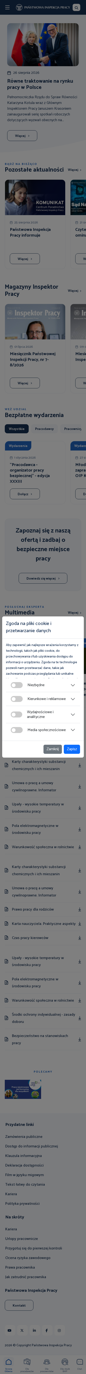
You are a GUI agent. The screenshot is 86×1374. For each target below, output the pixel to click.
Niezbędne (35, 685)
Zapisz (72, 749)
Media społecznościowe (46, 730)
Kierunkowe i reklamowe (46, 699)
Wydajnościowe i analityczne (40, 714)
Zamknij (53, 749)
